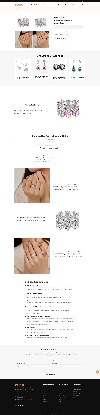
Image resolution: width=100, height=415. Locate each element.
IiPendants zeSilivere (62, 395)
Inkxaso (44, 399)
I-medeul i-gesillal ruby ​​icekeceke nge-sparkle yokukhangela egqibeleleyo (41, 77)
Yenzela (44, 395)
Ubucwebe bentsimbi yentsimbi (48, 391)
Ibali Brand (45, 393)
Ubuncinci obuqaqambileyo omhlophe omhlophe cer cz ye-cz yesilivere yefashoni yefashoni (58, 78)
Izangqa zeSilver (61, 393)
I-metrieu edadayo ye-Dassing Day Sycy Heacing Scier (76, 78)
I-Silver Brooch (61, 401)
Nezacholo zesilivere (62, 391)
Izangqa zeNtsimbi (76, 393)
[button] (85, 4)
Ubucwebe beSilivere (47, 388)
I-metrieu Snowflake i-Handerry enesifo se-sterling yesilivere (23, 78)
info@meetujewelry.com (21, 1)
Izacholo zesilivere (62, 388)
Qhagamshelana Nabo (47, 401)
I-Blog (44, 397)
